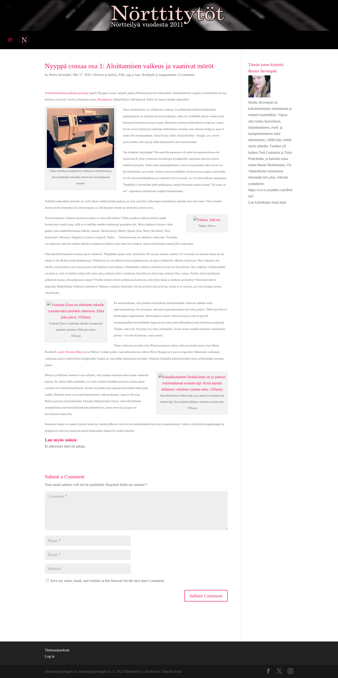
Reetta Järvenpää (60, 75)
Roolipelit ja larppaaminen (159, 75)
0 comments (187, 75)
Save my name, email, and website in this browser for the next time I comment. (107, 581)
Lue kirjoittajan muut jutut (267, 202)
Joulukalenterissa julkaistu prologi (66, 93)
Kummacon (105, 99)
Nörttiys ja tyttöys (105, 75)
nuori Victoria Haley (70, 352)
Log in (49, 656)
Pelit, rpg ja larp (129, 75)
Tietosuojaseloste (57, 650)
